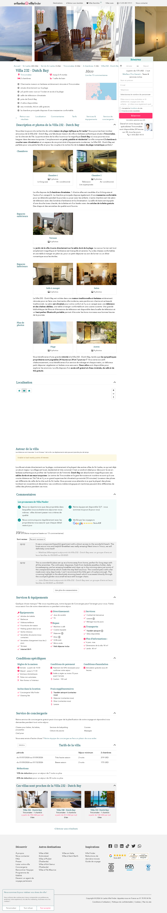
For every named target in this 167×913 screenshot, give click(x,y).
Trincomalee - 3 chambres (66, 812)
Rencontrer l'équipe (24, 870)
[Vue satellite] (19, 390)
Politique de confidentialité (122, 902)
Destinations (57, 3)
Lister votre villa (23, 864)
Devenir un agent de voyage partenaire (25, 879)
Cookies (137, 902)
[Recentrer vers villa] (29, 390)
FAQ (18, 858)
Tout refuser (28, 908)
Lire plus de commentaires (66, 590)
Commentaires (57, 116)
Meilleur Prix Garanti (132, 74)
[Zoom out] (113, 393)
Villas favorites (95, 2)
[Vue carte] (24, 390)
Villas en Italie (68, 853)
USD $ (21, 745)
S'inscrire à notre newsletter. (131, 111)
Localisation (40, 116)
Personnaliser (11, 908)
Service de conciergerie (108, 118)
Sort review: (22, 539)
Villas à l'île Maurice (47, 870)
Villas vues (109, 3)
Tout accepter (45, 908)
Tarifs (74, 116)
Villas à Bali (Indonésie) (44, 854)
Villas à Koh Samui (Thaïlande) (47, 865)
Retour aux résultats (75, 3)
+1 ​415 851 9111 (125, 3)
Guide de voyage (92, 861)
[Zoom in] (113, 390)
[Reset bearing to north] (113, 397)
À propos (20, 853)
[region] (66, 415)
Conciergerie (21, 867)
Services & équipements (91, 118)
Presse (18, 861)
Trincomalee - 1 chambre (32, 812)
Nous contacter (142, 3)
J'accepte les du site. (132, 108)
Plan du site (146, 902)
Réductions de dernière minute (92, 857)
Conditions (134, 108)
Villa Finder (90, 853)
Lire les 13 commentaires (96, 75)
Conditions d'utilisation (101, 902)
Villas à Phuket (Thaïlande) (45, 860)
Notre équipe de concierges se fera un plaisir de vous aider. (70, 738)
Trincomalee (26, 74)
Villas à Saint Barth (70, 856)
